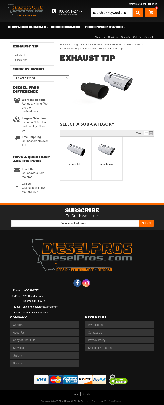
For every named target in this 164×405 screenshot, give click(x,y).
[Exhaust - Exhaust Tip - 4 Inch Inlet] (75, 150)
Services (113, 37)
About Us (100, 37)
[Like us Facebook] (77, 283)
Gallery (137, 37)
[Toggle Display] (148, 133)
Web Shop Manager (113, 401)
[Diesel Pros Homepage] (26, 8)
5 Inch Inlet (106, 164)
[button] (117, 12)
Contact (148, 37)
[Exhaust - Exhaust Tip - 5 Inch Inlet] (107, 150)
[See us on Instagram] (86, 283)
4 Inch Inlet (75, 164)
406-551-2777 (31, 290)
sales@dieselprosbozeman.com (40, 306)
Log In (153, 3)
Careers (125, 37)
